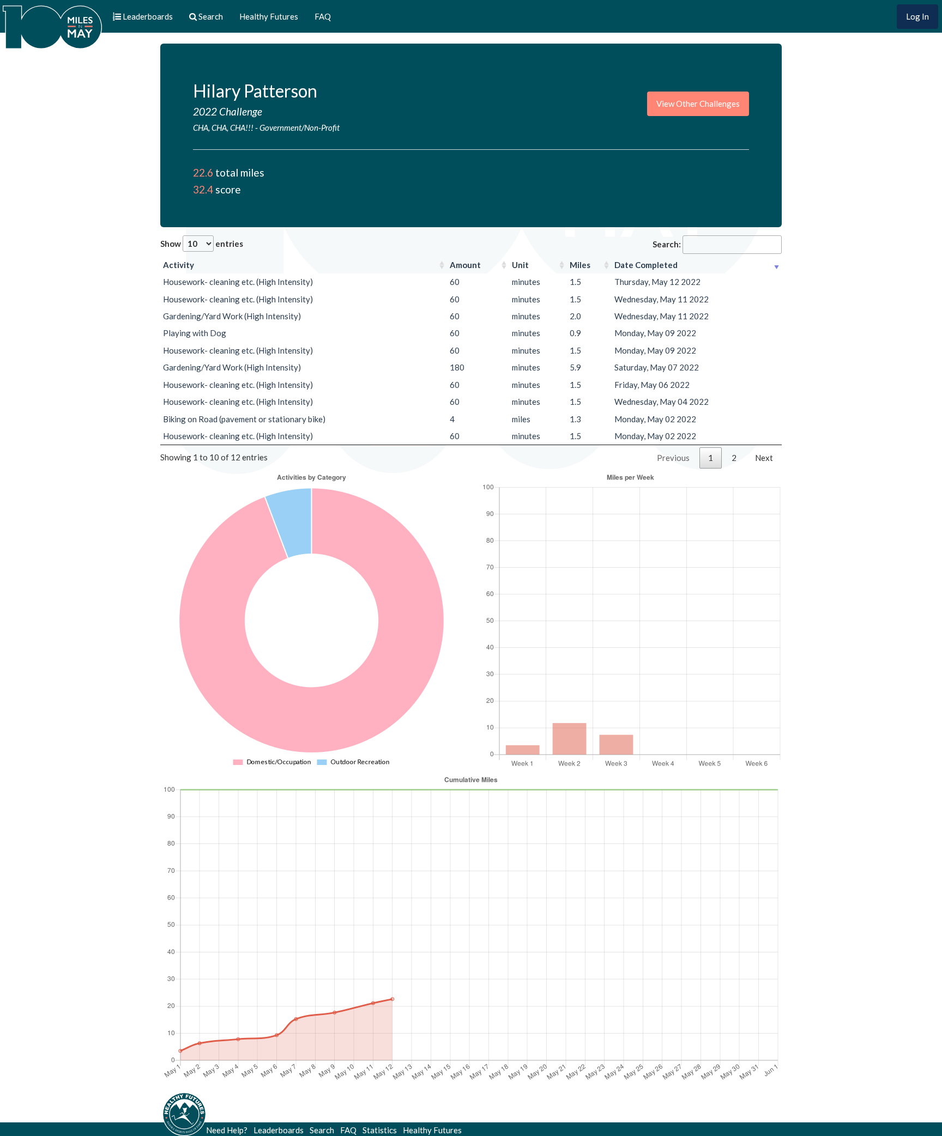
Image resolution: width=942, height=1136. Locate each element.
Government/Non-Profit (299, 127)
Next (764, 458)
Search (322, 1130)
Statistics (380, 1130)
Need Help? (226, 1130)
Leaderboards (278, 1130)
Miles (580, 265)
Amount (465, 265)
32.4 (203, 189)
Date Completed (646, 265)
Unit (520, 265)
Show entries (201, 243)
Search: (667, 244)
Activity (178, 265)
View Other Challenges (698, 103)
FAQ (323, 16)
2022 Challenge (227, 111)
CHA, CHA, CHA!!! (223, 127)
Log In (917, 16)
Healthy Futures (268, 16)
